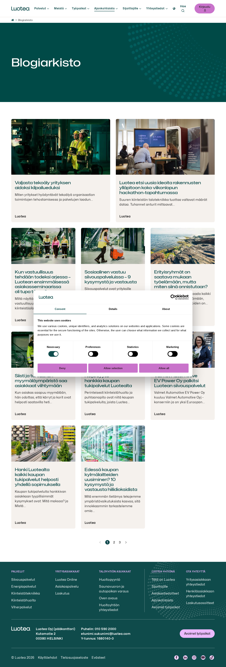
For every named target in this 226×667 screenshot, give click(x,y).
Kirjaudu (204, 6)
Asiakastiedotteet (165, 593)
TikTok (212, 657)
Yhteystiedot (155, 8)
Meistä (59, 8)
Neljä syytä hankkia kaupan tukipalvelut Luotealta (108, 380)
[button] (174, 8)
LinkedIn (185, 657)
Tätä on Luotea (163, 579)
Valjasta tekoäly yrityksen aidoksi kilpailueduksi (43, 185)
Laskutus (62, 593)
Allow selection (113, 367)
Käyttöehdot (47, 657)
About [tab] (166, 308)
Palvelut (40, 8)
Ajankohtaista (104, 8)
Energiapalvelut (23, 586)
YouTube (203, 657)
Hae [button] (183, 6)
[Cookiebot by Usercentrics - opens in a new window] (173, 297)
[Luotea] (20, 9)
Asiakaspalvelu (67, 586)
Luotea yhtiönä (163, 571)
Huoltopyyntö (109, 579)
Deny (62, 367)
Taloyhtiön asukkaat (115, 571)
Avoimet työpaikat (166, 607)
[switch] (93, 354)
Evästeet (98, 657)
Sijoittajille (130, 8)
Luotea (20, 216)
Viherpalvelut (21, 607)
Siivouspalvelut (23, 579)
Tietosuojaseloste (74, 657)
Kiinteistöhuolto (23, 600)
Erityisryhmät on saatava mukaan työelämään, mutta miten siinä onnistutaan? (181, 279)
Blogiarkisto (25, 20)
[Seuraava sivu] (125, 542)
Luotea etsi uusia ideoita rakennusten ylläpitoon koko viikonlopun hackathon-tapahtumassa (160, 187)
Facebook (177, 657)
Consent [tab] (60, 308)
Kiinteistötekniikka (25, 593)
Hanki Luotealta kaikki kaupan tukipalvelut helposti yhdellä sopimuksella (37, 477)
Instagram (194, 657)
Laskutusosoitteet (200, 603)
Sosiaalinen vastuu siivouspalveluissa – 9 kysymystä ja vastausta (111, 276)
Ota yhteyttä (196, 571)
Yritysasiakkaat (67, 571)
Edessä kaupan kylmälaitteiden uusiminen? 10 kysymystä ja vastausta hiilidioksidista (111, 479)
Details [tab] (113, 308)
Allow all (164, 367)
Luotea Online (66, 579)
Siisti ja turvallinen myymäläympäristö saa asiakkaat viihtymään (41, 380)
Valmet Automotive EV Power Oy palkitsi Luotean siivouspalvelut (180, 380)
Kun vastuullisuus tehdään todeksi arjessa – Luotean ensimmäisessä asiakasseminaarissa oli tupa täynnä (43, 281)
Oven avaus (108, 598)
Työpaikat (79, 8)
